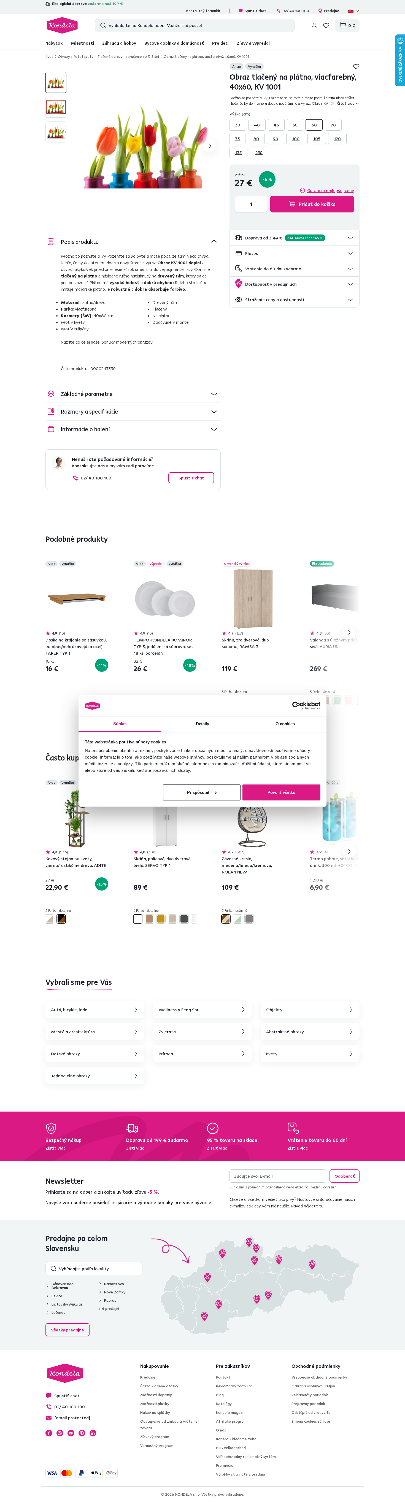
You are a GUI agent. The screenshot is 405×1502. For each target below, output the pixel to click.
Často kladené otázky (159, 1386)
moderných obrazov (134, 342)
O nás (221, 1430)
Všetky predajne (67, 1330)
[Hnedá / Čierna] (61, 919)
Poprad (110, 1300)
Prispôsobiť (198, 792)
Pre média (224, 1465)
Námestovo (114, 1284)
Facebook (48, 1433)
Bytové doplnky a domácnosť (174, 43)
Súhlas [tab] (120, 723)
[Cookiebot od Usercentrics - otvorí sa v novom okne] (296, 706)
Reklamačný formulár (234, 1386)
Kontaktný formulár (203, 11)
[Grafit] (184, 919)
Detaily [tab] (202, 723)
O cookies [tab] (285, 723)
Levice (57, 1296)
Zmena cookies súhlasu (310, 1421)
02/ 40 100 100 (295, 11)
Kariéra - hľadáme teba (236, 1438)
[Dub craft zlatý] (160, 919)
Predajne (331, 11)
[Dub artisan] (149, 919)
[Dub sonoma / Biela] (49, 919)
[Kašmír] (195, 919)
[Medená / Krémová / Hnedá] (226, 919)
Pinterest (82, 1433)
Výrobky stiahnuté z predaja (240, 1474)
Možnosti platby (154, 1403)
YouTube (71, 1433)
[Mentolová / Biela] (237, 919)
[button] (294, 238)
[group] (147, 146)
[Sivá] (360, 700)
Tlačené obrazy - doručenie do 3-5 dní (128, 56)
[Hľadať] (102, 25)
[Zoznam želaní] (326, 25)
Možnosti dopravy (156, 1394)
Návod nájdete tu (307, 1206)
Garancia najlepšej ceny (330, 190)
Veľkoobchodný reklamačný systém (246, 1456)
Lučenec (58, 1312)
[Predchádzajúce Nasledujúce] (76, 599)
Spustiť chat (255, 11)
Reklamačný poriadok (309, 1394)
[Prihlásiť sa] (314, 25)
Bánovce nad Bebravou (63, 1286)
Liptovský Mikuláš (67, 1304)
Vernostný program (156, 1445)
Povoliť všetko (281, 792)
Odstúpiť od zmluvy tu (310, 1412)
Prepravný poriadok (308, 1403)
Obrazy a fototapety (75, 56)
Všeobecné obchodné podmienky (319, 1377)
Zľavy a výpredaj (253, 43)
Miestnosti (82, 43)
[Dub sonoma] (172, 919)
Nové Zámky (114, 1292)
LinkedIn (93, 1433)
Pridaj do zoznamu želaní (356, 66)
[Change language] (354, 11)
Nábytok (54, 43)
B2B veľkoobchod (231, 1447)
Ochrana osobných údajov (313, 1386)
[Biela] (137, 919)
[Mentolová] (337, 700)
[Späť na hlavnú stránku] (62, 25)
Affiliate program (231, 1421)
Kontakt (223, 1377)
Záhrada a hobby (119, 43)
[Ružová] (348, 700)
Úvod (49, 56)
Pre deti (220, 43)
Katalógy (224, 1403)
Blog (220, 1394)
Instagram (59, 1433)
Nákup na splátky (155, 1412)
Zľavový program (154, 1436)
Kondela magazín (230, 1412)
